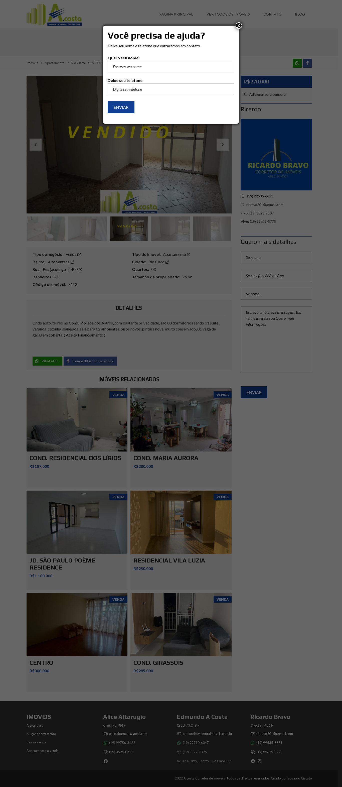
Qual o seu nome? (124, 57)
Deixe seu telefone (125, 80)
